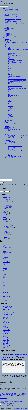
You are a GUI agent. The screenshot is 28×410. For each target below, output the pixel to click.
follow (6, 322)
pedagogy (4, 274)
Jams (17, 88)
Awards (6, 200)
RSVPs (11, 109)
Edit (6, 231)
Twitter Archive (8, 120)
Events (6, 232)
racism (4, 279)
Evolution (7, 226)
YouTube (5, 299)
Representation (8, 207)
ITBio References (11, 154)
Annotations (11, 52)
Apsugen (7, 35)
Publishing (7, 206)
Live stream (7, 233)
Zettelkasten (5, 300)
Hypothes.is (5, 260)
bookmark (8, 312)
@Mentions (13, 21)
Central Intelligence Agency (19, 394)
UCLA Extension (11, 141)
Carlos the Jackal (9, 394)
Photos (10, 97)
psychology (4, 278)
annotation (7, 307)
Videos (17, 112)
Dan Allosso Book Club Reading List (13, 156)
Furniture (4, 210)
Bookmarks (15, 59)
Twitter (5, 290)
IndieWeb (7, 122)
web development (6, 294)
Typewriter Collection (9, 127)
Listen (25, 393)
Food (4, 208)
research (4, 281)
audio (5, 310)
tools (4, 288)
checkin (8, 314)
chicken (5, 315)
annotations (5, 243)
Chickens (13, 64)
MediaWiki (8, 34)
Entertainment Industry (7, 199)
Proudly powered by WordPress (6, 401)
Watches (16, 117)
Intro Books (12, 153)
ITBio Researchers (11, 148)
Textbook (7, 143)
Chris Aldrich (3, 1)
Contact (4, 159)
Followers (13, 18)
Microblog (8, 40)
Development (8, 201)
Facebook (5, 255)
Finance (6, 204)
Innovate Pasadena (5, 263)
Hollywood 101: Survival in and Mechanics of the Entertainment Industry (17, 138)
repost (5, 341)
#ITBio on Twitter (11, 155)
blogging (4, 245)
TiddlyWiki (13, 31)
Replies (10, 104)
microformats (5, 268)
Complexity (7, 225)
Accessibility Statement (10, 28)
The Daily (5, 285)
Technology (5, 235)
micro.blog (5, 266)
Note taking (5, 219)
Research (4, 121)
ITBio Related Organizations (14, 147)
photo (6, 333)
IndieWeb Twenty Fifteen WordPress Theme (17, 123)
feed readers (5, 257)
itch (4, 325)
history (4, 258)
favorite (4, 321)
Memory (4, 217)
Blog (4, 37)
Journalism (5, 212)
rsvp (5, 343)
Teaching (7, 134)
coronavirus (5, 248)
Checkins (14, 62)
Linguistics (5, 213)
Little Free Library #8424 (10, 36)
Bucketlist (7, 27)
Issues (17, 80)
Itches (18, 85)
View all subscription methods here (15, 185)
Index (6, 12)
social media (7, 284)
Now (11, 14)
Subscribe (7, 39)
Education (5, 198)
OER (3, 271)
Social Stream (8, 119)
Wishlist (10, 115)
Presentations (8, 128)
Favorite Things (8, 26)
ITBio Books (10, 149)
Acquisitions (18, 49)
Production (7, 205)
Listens (16, 92)
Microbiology (8, 228)
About (4, 8)
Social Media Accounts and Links (12, 10)
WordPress (5, 238)
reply (6, 340)
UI (3, 291)
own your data (5, 272)
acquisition (7, 306)
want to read (5, 292)
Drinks (10, 67)
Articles (14, 55)
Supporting (16, 23)
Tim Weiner (19, 375)
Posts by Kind (8, 47)
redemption (5, 395)
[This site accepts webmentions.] (11, 403)
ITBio (4, 264)
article (6, 309)
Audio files (11, 57)
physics (4, 275)
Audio (1, 393)
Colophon (7, 29)
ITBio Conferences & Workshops (15, 146)
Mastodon (4, 265)
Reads (10, 102)
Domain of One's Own (7, 252)
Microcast (8, 46)
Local (4, 214)
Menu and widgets (4, 6)
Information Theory (9, 227)
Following (12, 16)
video (4, 344)
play (4, 335)
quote (5, 336)
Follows (14, 76)
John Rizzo (12, 375)
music (3, 270)
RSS (3, 282)
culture (4, 249)
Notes (14, 95)
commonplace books (7, 247)
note (7, 332)
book (1, 396)
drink (5, 317)
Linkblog (16, 42)
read (7, 338)
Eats (9, 69)
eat (5, 318)
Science (4, 222)
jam (4, 326)
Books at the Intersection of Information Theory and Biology (18, 151)
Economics (5, 197)
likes (9, 90)
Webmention (6, 296)
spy (8, 395)
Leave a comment (3, 398)
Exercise (10, 71)
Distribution (7, 202)
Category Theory (11, 142)
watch (7, 346)
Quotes (10, 99)
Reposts (10, 107)
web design (4, 293)
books (3, 246)
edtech (4, 254)
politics (4, 276)
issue (5, 324)
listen (6, 330)
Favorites (10, 74)
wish (4, 347)
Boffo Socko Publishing (10, 157)
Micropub (5, 269)
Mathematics (7, 140)
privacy (4, 277)
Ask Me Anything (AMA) (10, 24)
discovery (4, 251)
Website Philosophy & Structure (11, 9)
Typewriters (5, 237)
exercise (5, 320)
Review (4, 221)
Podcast (4, 220)
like (6, 328)
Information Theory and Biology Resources (14, 144)
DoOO (4, 253)
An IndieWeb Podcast (10, 44)
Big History (7, 224)
